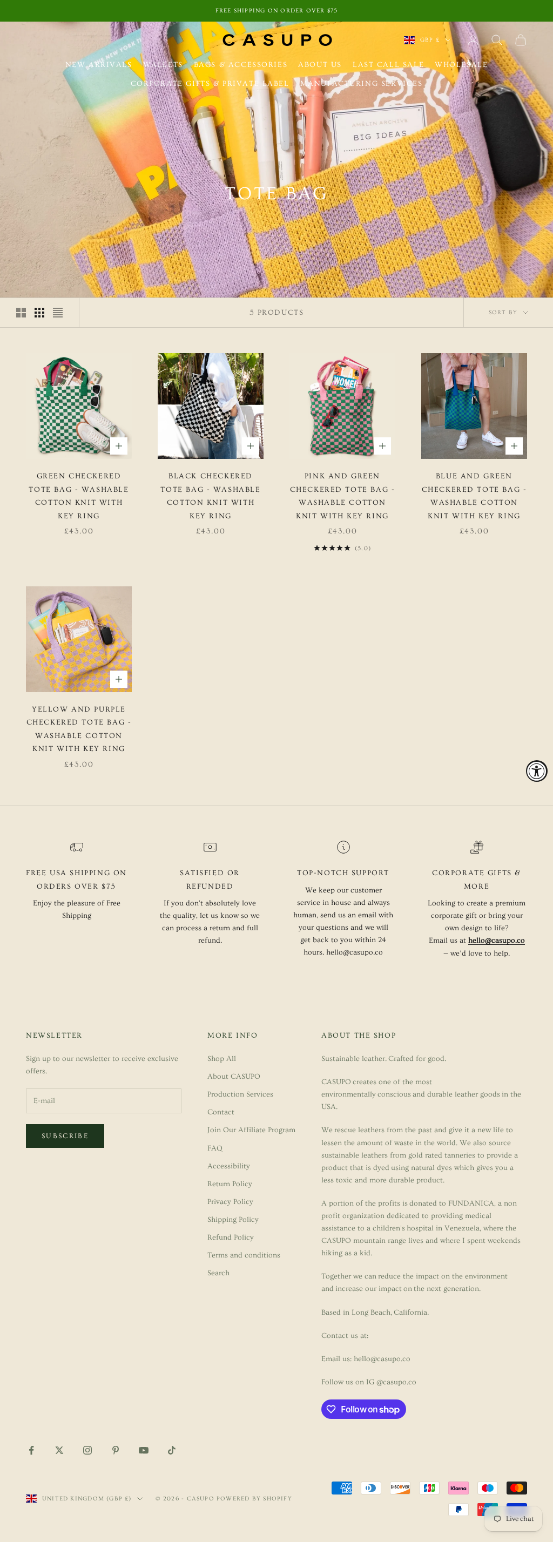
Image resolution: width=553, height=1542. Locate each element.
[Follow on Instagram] (87, 1450)
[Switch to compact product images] (58, 312)
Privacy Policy (230, 1202)
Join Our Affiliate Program (251, 1130)
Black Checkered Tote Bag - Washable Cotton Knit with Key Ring (210, 496)
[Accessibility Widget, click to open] (537, 771)
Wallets (163, 64)
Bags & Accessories (241, 64)
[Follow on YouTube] (143, 1450)
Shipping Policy (233, 1219)
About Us (320, 64)
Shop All (221, 1058)
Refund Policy (230, 1237)
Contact (220, 1112)
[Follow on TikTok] (171, 1450)
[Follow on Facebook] (31, 1450)
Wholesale (461, 64)
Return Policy (229, 1184)
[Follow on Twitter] (59, 1450)
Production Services (240, 1094)
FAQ (214, 1148)
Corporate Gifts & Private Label (210, 83)
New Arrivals (98, 64)
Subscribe (65, 1136)
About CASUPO (233, 1076)
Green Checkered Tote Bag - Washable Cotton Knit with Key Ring (79, 496)
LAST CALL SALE (388, 64)
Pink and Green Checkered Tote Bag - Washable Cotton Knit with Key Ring (342, 496)
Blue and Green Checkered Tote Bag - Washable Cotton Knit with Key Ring (474, 496)
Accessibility (228, 1166)
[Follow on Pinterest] (115, 1450)
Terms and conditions (243, 1255)
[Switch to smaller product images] (39, 312)
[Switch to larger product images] (21, 312)
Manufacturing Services (361, 83)
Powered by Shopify (254, 1498)
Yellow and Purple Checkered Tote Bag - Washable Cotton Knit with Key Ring (79, 729)
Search (218, 1273)
